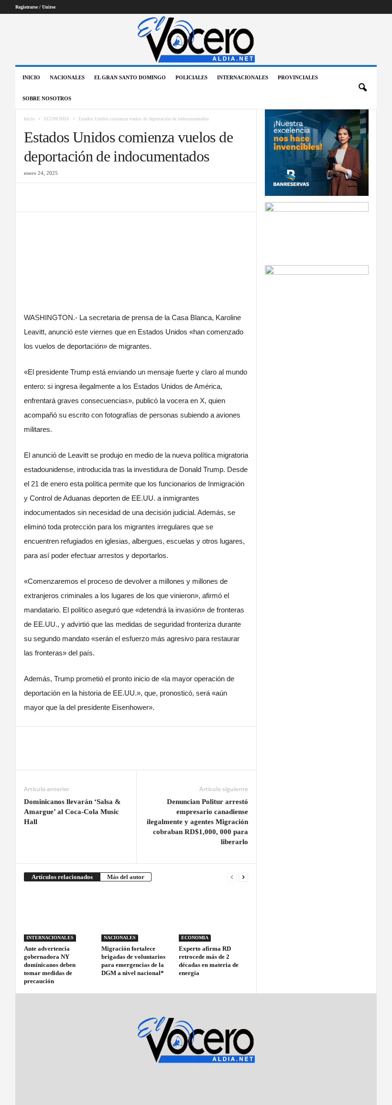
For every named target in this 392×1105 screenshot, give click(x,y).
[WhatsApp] (99, 197)
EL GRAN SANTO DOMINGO (130, 77)
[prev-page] (232, 877)
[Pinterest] (77, 197)
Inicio (31, 77)
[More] (122, 197)
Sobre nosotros (46, 98)
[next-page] (243, 877)
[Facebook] (33, 197)
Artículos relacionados (62, 876)
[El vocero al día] (196, 39)
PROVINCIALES (298, 77)
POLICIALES (191, 77)
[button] (362, 87)
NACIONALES (67, 77)
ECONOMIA (56, 118)
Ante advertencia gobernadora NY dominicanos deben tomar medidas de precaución (50, 965)
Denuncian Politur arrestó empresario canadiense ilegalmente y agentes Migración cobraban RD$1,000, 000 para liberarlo (197, 822)
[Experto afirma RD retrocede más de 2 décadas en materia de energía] (213, 916)
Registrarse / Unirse (35, 7)
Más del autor (125, 876)
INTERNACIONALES (242, 77)
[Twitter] (55, 197)
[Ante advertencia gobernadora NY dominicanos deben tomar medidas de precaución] (58, 916)
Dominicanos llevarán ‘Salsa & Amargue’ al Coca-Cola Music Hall (72, 812)
